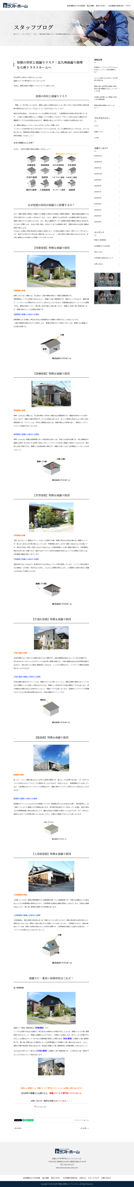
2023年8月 (97, 222)
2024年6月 (97, 198)
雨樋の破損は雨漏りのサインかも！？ (104, 106)
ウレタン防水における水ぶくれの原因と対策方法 (106, 79)
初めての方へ (98, 252)
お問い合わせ (98, 264)
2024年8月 (97, 186)
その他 (96, 138)
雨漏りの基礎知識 (100, 240)
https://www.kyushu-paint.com (67, 1168)
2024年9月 (97, 180)
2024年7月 (97, 192)
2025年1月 (97, 168)
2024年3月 (97, 216)
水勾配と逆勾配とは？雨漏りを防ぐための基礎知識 (106, 98)
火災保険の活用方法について (103, 258)
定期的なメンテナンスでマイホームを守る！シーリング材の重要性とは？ (106, 69)
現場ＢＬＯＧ (98, 132)
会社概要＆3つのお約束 (102, 246)
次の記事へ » (84, 1128)
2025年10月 (98, 162)
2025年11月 (98, 156)
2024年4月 (97, 210)
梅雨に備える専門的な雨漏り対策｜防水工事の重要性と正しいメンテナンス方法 (106, 88)
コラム (87, 1120)
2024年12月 (98, 174)
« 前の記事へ (18, 1128)
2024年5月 (97, 204)
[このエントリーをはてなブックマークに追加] (24, 1120)
